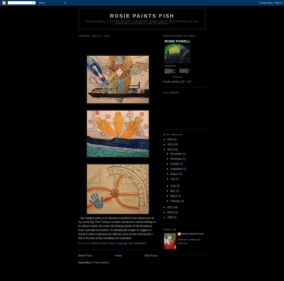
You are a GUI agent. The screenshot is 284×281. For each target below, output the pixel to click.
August (174, 173)
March (174, 195)
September (176, 168)
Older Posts (150, 255)
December (176, 153)
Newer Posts (85, 255)
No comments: (138, 243)
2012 (170, 149)
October (175, 163)
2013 (170, 144)
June (173, 185)
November (176, 158)
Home (118, 255)
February (175, 201)
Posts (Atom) (101, 262)
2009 (170, 217)
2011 (170, 207)
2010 (170, 212)
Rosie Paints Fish (142, 16)
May (173, 190)
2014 (170, 139)
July (173, 178)
